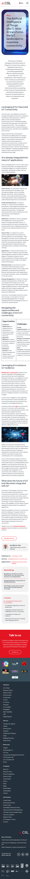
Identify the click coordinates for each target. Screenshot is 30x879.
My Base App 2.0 (8, 750)
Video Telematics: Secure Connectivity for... (14, 847)
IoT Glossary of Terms (9, 819)
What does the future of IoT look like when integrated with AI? (15, 619)
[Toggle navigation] (27, 3)
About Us (5, 769)
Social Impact (7, 791)
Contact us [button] (15, 652)
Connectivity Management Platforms (13, 755)
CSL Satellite (7, 707)
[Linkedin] (22, 854)
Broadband (6, 709)
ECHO (5, 762)
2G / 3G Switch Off (8, 759)
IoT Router (6, 702)
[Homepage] (6, 3)
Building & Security (8, 738)
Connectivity (7, 697)
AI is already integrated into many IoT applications (15, 606)
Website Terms (7, 817)
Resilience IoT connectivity (10, 372)
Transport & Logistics (9, 724)
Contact (5, 822)
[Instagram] (18, 854)
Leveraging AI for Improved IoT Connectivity (13, 601)
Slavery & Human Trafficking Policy (13, 810)
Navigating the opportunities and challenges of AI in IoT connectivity (14, 610)
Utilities (5, 726)
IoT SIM (5, 700)
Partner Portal (7, 776)
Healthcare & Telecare (9, 733)
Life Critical (6, 688)
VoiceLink (6, 704)
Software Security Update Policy (12, 812)
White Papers (7, 788)
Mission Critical (7, 693)
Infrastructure (7, 728)
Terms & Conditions (8, 814)
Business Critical (7, 690)
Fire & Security (7, 695)
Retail (4, 736)
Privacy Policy (7, 805)
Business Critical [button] (9, 538)
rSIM (16, 406)
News (4, 783)
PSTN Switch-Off (8, 757)
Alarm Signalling (7, 712)
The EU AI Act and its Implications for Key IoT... (15, 840)
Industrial (5, 731)
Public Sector (7, 740)
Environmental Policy (9, 803)
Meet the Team (7, 771)
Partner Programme (8, 774)
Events (5, 781)
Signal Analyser (7, 716)
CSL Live (5, 752)
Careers (5, 793)
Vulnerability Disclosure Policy (11, 807)
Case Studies (7, 779)
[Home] (23, 833)
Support (5, 748)
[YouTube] (26, 854)
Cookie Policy (7, 800)
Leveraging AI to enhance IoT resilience (13, 615)
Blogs (4, 786)
